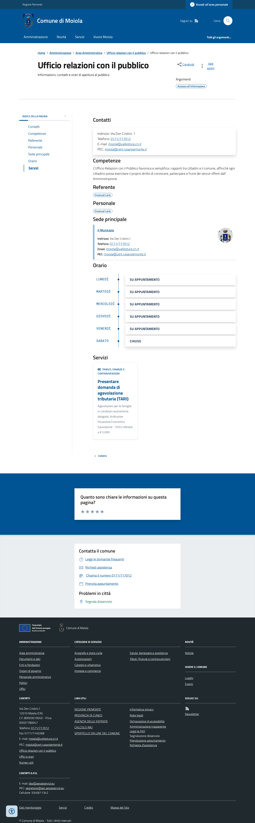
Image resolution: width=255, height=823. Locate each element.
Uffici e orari (26, 756)
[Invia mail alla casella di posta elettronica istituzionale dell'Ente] (43, 739)
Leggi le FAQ (137, 731)
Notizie (189, 653)
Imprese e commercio (87, 671)
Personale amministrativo (35, 677)
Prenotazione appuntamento (147, 740)
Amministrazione (36, 36)
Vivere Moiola (103, 36)
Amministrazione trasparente (148, 726)
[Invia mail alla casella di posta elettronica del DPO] (42, 783)
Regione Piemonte (32, 4)
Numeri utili (26, 762)
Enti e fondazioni (29, 665)
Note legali (136, 715)
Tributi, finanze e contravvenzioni (150, 659)
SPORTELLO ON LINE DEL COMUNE (97, 733)
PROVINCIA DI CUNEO (88, 715)
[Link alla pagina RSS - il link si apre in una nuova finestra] (196, 20)
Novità (61, 36)
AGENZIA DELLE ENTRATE (91, 721)
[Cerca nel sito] (226, 20)
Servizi (79, 36)
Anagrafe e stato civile (88, 653)
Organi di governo (30, 671)
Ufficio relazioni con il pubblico (126, 53)
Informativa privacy (142, 709)
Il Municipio (105, 230)
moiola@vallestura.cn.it (124, 144)
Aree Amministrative (89, 53)
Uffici (22, 689)
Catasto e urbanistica (87, 665)
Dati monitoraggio (30, 807)
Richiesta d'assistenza (143, 745)
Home (41, 53)
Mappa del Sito (120, 807)
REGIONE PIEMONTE (87, 709)
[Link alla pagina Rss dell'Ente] (187, 708)
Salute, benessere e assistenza (149, 653)
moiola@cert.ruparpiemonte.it (126, 149)
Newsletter (192, 714)
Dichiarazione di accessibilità (147, 721)
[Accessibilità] (12, 811)
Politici (23, 683)
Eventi (189, 684)
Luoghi (189, 678)
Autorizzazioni (83, 659)
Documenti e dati (29, 659)
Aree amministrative (31, 653)
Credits (88, 807)
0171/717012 (121, 138)
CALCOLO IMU (83, 727)
